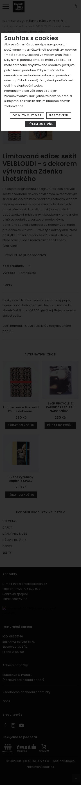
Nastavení (59, 115)
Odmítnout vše (27, 115)
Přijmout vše (40, 124)
